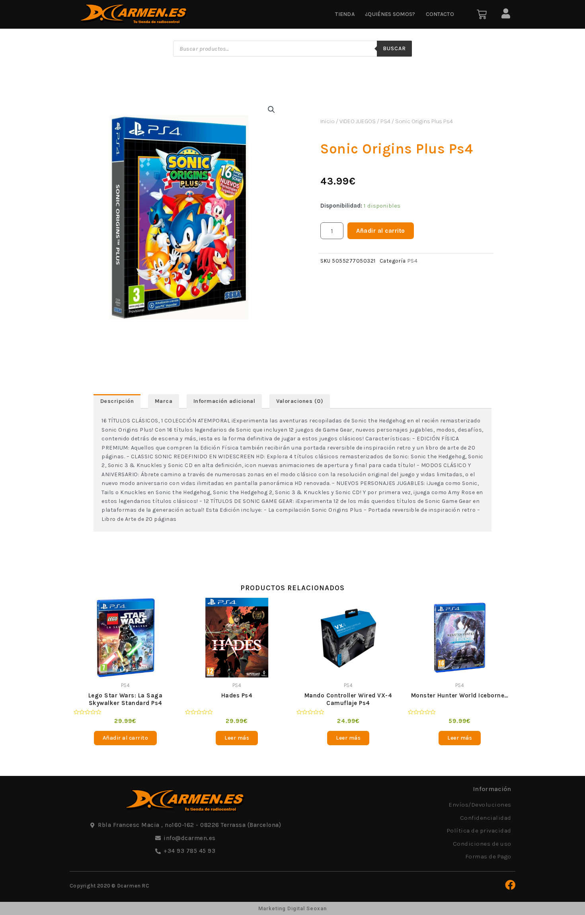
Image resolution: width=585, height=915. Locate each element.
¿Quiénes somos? (390, 14)
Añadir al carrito (380, 230)
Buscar (394, 48)
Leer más (236, 737)
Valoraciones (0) (299, 401)
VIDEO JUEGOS (357, 121)
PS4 (385, 121)
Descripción (117, 401)
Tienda (345, 14)
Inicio (327, 121)
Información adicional (224, 401)
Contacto (440, 14)
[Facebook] (510, 885)
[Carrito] (481, 14)
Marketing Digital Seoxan (292, 908)
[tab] (117, 401)
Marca (164, 401)
